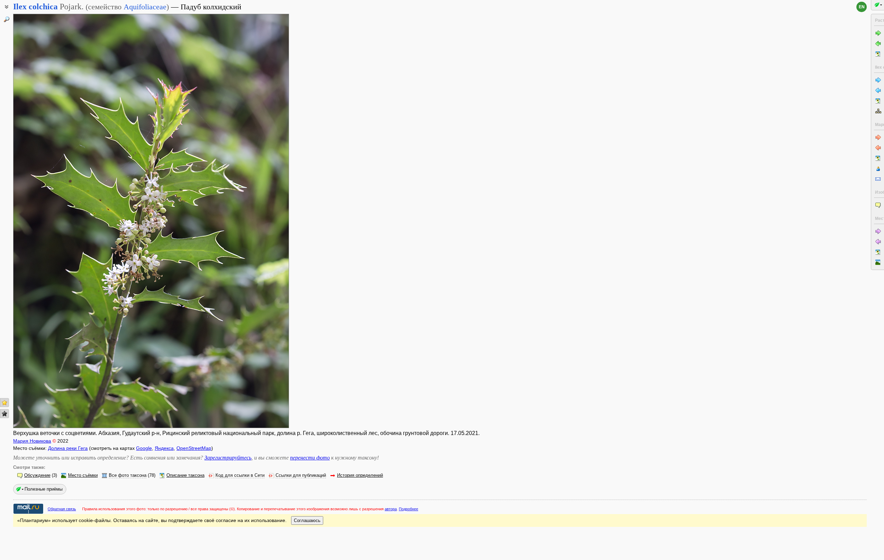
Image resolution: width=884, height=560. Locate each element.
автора (391, 509)
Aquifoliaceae (145, 6)
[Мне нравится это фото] (4, 402)
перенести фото (310, 458)
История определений (360, 475)
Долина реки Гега (68, 448)
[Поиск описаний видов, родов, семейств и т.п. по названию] (6, 19)
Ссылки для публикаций (301, 475)
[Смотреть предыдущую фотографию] (42, 221)
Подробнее (408, 509)
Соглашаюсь (307, 520)
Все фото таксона (127, 475)
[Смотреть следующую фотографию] (259, 221)
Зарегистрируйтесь (227, 458)
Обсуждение (37, 475)
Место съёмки (83, 475)
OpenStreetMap (193, 448)
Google (144, 448)
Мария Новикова (32, 441)
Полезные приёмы (44, 489)
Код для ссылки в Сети (240, 475)
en (862, 6)
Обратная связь (62, 509)
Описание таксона (185, 475)
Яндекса (164, 448)
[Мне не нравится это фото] (4, 413)
